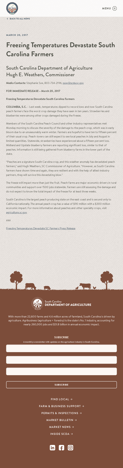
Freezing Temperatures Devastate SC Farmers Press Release (40, 228)
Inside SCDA (60, 434)
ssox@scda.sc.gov (73, 83)
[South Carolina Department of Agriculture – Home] (12, 8)
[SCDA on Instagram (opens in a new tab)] (70, 448)
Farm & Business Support (60, 406)
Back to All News (20, 18)
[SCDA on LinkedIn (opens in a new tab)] (52, 448)
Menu (106, 8)
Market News (60, 427)
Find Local (60, 399)
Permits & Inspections (59, 413)
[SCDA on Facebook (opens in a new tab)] (61, 448)
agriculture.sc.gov (16, 212)
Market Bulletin (60, 420)
